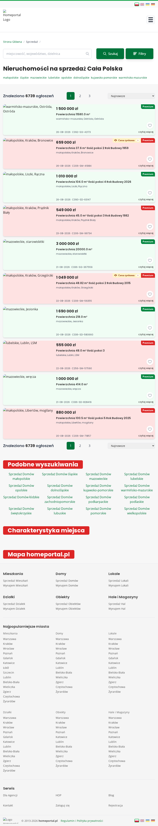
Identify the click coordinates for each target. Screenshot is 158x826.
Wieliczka (9, 687)
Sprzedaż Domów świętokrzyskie (21, 510)
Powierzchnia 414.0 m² (72, 384)
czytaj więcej (145, 131)
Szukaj (113, 54)
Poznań (8, 653)
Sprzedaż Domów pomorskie (98, 510)
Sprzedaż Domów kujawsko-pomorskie (98, 487)
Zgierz (7, 691)
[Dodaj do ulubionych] (149, 125)
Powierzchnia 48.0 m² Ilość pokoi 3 (80, 350)
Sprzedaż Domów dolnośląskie (59, 487)
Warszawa (9, 639)
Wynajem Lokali (118, 585)
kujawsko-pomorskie (105, 77)
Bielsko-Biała (11, 682)
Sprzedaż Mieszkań (15, 580)
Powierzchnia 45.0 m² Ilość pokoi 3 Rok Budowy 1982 (92, 215)
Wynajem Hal (116, 608)
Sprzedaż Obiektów (68, 604)
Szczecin (8, 672)
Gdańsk (8, 658)
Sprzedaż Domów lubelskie (137, 476)
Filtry (142, 54)
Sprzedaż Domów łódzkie (21, 497)
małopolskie (11, 77)
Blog (111, 795)
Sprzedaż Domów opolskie (21, 487)
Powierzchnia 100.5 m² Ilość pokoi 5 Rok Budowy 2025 (93, 418)
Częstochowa (11, 696)
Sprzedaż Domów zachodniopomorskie (60, 499)
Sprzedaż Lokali (118, 580)
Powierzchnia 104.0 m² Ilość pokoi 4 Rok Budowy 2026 (93, 182)
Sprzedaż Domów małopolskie (21, 476)
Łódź (6, 668)
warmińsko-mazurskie (133, 77)
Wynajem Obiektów (68, 608)
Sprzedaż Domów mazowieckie (98, 476)
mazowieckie (39, 77)
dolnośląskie (82, 77)
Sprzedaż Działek (14, 604)
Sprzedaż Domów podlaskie (137, 499)
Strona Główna (12, 42)
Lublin (7, 677)
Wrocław (8, 648)
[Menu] (150, 20)
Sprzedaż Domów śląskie (60, 474)
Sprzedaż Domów (67, 580)
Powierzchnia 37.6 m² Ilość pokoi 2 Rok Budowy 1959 (92, 148)
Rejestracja (115, 805)
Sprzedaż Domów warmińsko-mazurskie (137, 487)
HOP (58, 795)
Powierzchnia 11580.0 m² (73, 114)
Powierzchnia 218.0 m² (71, 317)
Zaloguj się (63, 805)
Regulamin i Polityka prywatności (82, 821)
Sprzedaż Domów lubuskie (59, 510)
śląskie (25, 77)
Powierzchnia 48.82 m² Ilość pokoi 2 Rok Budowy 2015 (93, 283)
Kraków (8, 644)
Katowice (9, 663)
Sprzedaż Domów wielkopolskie (137, 510)
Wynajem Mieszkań (15, 585)
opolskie (67, 77)
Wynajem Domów (67, 585)
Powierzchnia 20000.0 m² (74, 249)
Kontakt (8, 805)
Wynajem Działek (14, 608)
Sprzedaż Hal (116, 604)
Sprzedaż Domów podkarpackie (98, 499)
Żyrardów (9, 701)
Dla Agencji (10, 795)
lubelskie (54, 77)
